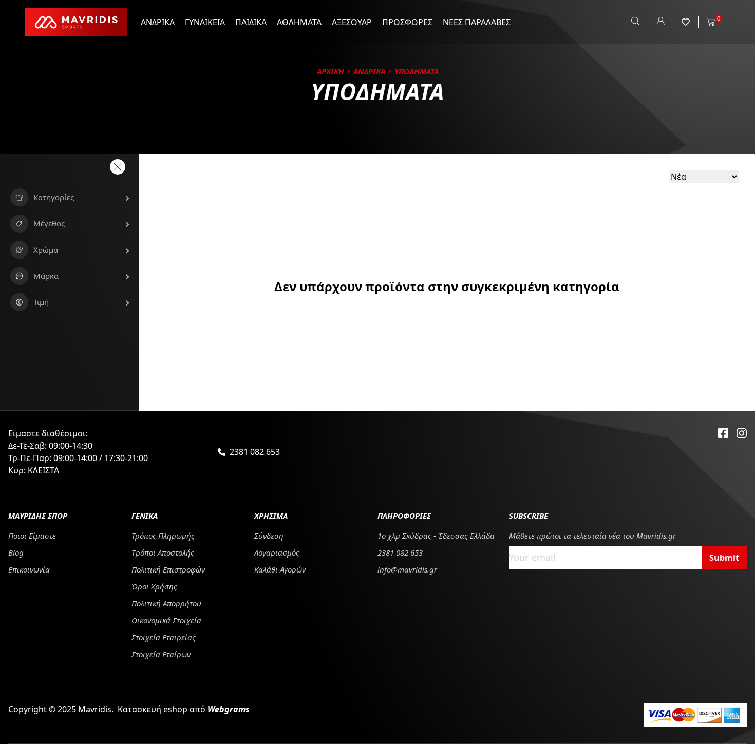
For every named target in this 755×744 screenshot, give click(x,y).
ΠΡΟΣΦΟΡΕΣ (407, 22)
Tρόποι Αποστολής (162, 552)
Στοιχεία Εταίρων (161, 654)
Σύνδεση (269, 535)
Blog (16, 552)
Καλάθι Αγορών (280, 569)
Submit (724, 557)
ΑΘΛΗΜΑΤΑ (299, 22)
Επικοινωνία (29, 569)
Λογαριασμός (276, 552)
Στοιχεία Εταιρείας (163, 637)
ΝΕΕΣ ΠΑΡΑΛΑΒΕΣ (477, 22)
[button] (69, 197)
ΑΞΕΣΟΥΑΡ (352, 22)
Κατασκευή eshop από (184, 709)
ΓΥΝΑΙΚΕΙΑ (205, 22)
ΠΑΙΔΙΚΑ (251, 22)
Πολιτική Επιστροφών (168, 569)
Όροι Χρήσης (154, 586)
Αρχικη (330, 71)
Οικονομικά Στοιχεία (166, 620)
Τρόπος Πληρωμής (163, 535)
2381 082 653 (255, 451)
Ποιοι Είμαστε (32, 535)
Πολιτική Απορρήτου (166, 603)
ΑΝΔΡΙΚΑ (158, 22)
